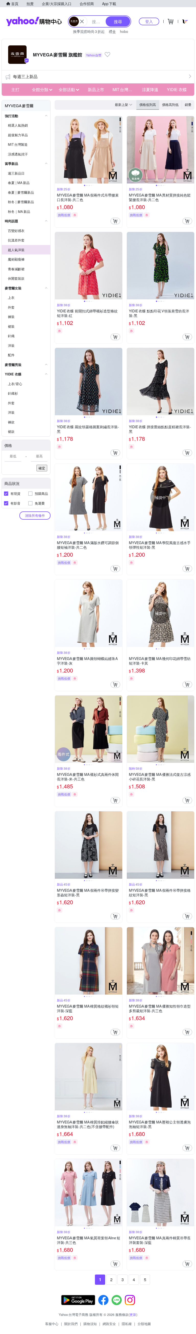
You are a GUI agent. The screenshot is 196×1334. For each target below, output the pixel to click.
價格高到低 (170, 104)
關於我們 (71, 1323)
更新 (133, 1314)
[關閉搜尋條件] (82, 21)
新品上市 (96, 89)
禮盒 (112, 31)
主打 (15, 89)
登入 (149, 21)
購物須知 (90, 1323)
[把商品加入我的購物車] (115, 221)
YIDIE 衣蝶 (177, 89)
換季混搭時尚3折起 (89, 31)
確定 (42, 468)
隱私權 (127, 1323)
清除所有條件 (35, 515)
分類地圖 (144, 1323)
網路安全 (109, 1323)
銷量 (188, 104)
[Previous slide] (58, 149)
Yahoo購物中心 (34, 21)
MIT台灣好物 (124, 89)
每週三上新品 (25, 76)
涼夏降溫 (150, 89)
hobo (124, 31)
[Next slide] (119, 149)
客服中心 (51, 1323)
